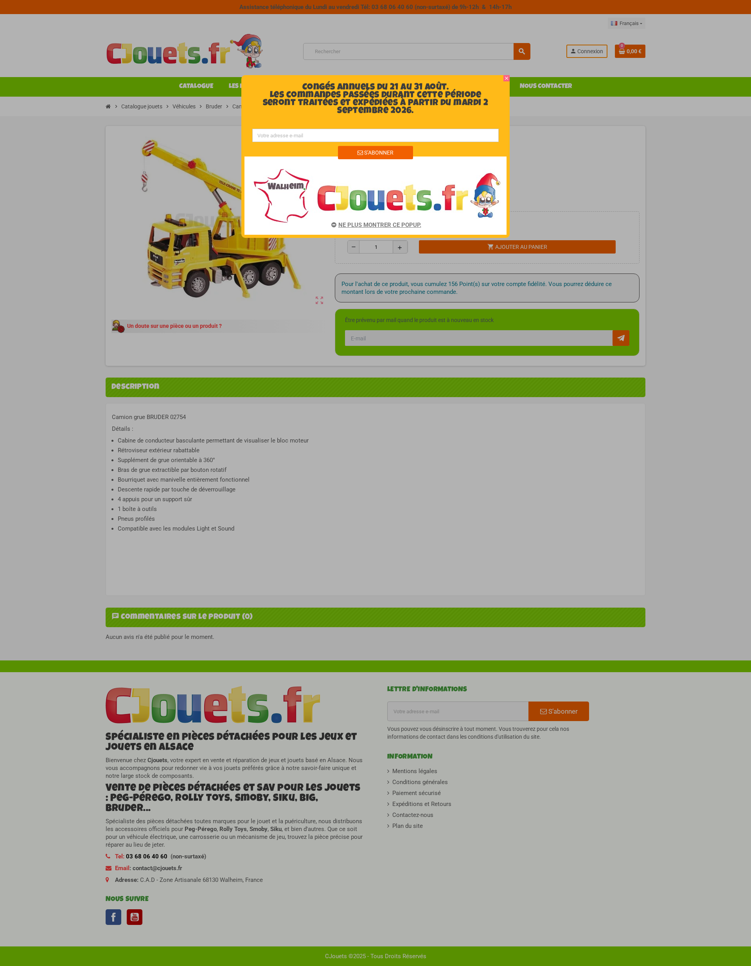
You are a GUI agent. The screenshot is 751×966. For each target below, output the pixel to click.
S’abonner (378, 152)
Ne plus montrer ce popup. (379, 224)
